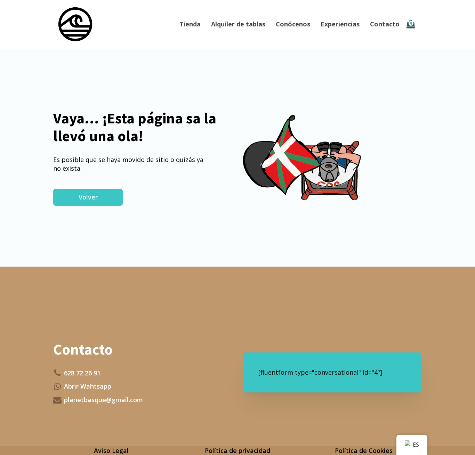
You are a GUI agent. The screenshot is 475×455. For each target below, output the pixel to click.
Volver (88, 197)
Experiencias (340, 24)
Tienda (190, 24)
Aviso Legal (111, 450)
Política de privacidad (237, 450)
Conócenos (293, 24)
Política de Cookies (364, 450)
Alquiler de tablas (238, 24)
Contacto (385, 24)
